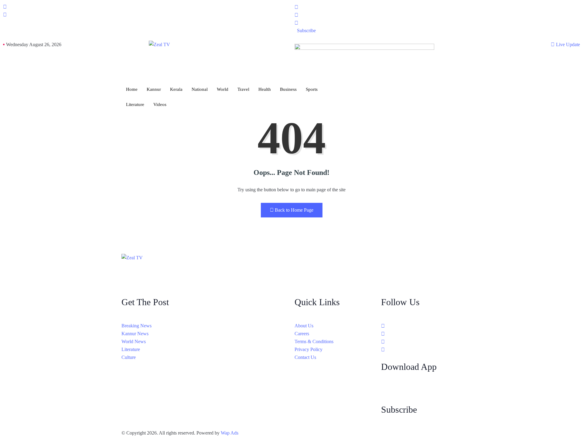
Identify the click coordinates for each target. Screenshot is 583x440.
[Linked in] (421, 342)
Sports (312, 89)
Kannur (154, 89)
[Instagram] (437, 15)
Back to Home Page (294, 210)
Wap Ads (229, 432)
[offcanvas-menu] (5, 7)
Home (132, 89)
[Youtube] (437, 23)
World (222, 89)
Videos (159, 104)
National (200, 89)
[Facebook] (437, 7)
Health (264, 89)
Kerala (176, 89)
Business (288, 89)
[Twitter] (421, 334)
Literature (135, 104)
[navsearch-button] (5, 15)
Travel (243, 89)
